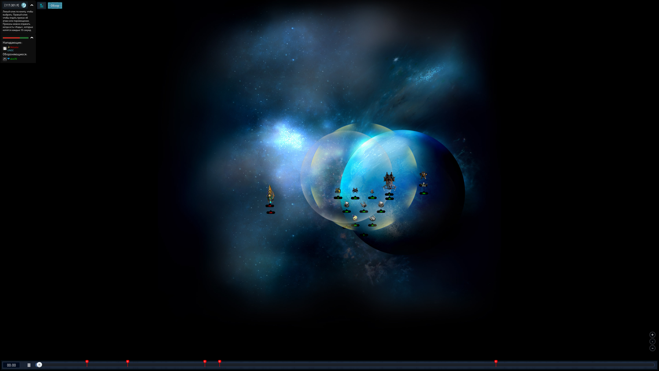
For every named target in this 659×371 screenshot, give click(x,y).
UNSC (10, 50)
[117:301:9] (11, 5)
